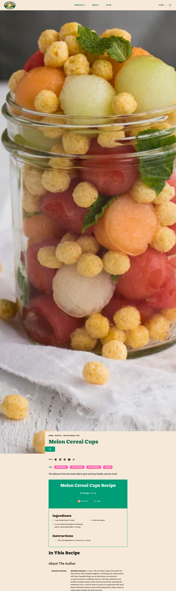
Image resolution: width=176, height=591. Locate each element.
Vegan (108, 467)
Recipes (58, 435)
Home (51, 435)
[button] (170, 5)
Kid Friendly (93, 467)
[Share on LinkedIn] (60, 459)
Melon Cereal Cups (71, 435)
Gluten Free (77, 467)
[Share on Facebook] (55, 459)
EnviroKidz (61, 467)
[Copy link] (73, 459)
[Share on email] (69, 459)
